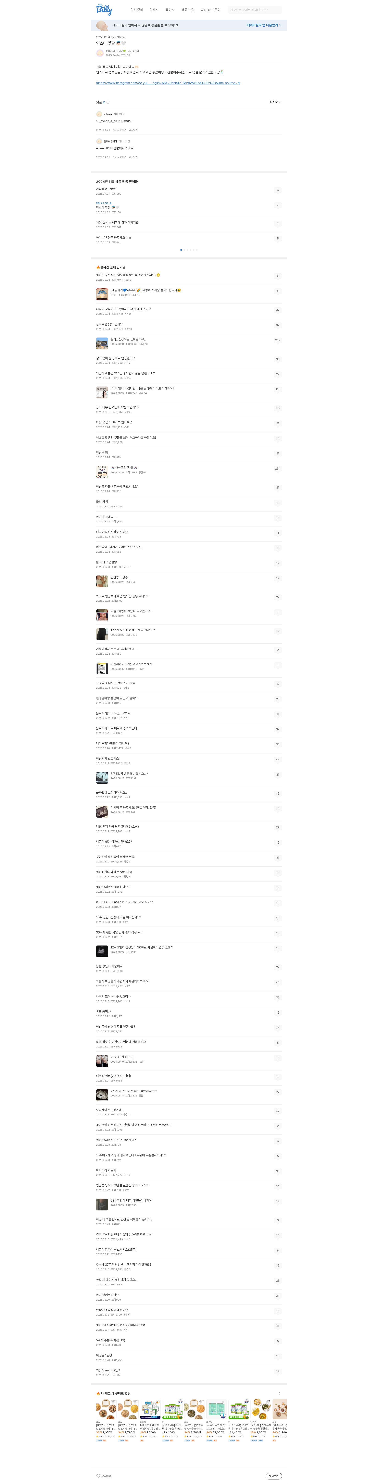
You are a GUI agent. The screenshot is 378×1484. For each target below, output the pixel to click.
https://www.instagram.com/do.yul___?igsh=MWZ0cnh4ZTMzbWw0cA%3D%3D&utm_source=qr (168, 83)
